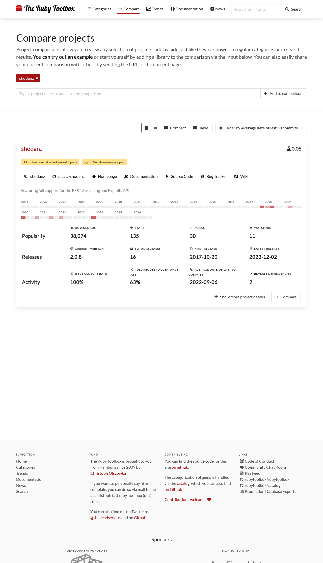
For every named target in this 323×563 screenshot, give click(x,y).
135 (134, 236)
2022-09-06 (204, 282)
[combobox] (138, 93)
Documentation (30, 479)
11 (252, 236)
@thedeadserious (105, 517)
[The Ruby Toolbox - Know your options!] (45, 9)
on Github (173, 489)
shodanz (32, 148)
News (21, 485)
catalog (183, 483)
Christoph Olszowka (108, 473)
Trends (22, 473)
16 (133, 257)
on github (180, 467)
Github (140, 517)
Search (22, 491)
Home (21, 461)
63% (135, 282)
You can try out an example (63, 57)
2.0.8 (76, 257)
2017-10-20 (204, 257)
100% (76, 282)
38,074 (78, 236)
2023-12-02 (263, 257)
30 (193, 236)
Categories (25, 467)
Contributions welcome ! (189, 499)
